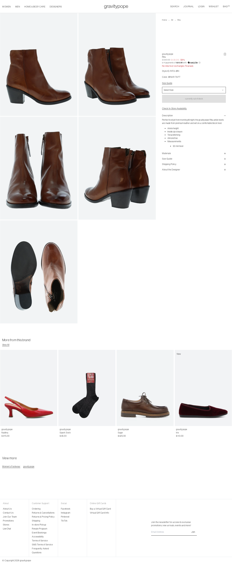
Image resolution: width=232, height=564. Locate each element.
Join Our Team (10, 516)
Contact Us (8, 512)
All (172, 20)
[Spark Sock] (87, 388)
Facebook (65, 508)
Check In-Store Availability (174, 108)
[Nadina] (28, 388)
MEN (17, 6)
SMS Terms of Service (42, 544)
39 (14, 432)
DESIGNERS (56, 6)
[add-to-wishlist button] (225, 54)
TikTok (64, 520)
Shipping (36, 520)
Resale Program (39, 528)
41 (22, 432)
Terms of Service (40, 540)
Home (164, 20)
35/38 (63, 432)
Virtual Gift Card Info (99, 512)
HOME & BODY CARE (34, 6)
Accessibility (38, 536)
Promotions (8, 520)
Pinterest (65, 516)
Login (201, 6)
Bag (226, 6)
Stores (6, 524)
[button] (194, 62)
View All (5, 344)
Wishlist (214, 6)
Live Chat (7, 528)
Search (174, 6)
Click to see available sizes (130, 429)
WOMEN (6, 6)
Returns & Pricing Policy (43, 516)
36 (2, 432)
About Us (7, 508)
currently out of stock (194, 98)
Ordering (36, 508)
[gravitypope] (116, 6)
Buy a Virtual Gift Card (100, 508)
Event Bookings (39, 532)
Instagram (65, 512)
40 (18, 432)
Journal (188, 6)
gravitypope (167, 54)
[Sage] (145, 388)
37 (6, 432)
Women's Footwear (11, 466)
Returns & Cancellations (43, 512)
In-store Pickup (39, 524)
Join (193, 532)
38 (10, 432)
